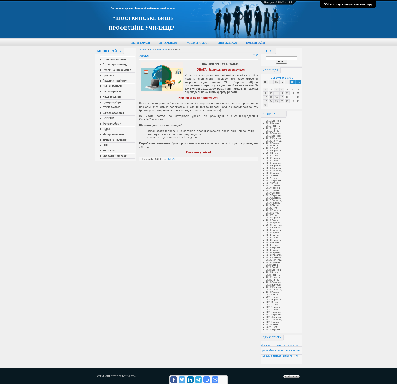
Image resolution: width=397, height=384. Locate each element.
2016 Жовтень (273, 168)
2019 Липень (272, 250)
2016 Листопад (273, 170)
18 (276, 97)
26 (282, 101)
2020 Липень (272, 279)
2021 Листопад (273, 319)
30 (265, 105)
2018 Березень (273, 210)
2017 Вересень (274, 195)
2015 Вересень (274, 135)
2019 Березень (273, 240)
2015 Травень (273, 126)
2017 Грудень (273, 203)
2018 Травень (273, 215)
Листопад (162, 49)
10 (271, 93)
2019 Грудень (273, 262)
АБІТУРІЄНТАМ (168, 43)
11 (276, 93)
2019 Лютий (272, 237)
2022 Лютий (272, 327)
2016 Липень (272, 160)
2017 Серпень (273, 193)
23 (265, 101)
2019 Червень (273, 247)
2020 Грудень (273, 292)
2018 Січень (272, 205)
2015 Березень (273, 121)
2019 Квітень (272, 242)
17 (271, 97)
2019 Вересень (274, 255)
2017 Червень (273, 188)
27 (287, 101)
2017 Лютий (272, 178)
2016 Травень (273, 155)
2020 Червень (273, 277)
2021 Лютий (272, 297)
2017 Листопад (273, 200)
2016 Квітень (272, 153)
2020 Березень (273, 270)
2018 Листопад (273, 230)
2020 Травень (273, 275)
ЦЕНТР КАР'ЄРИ (140, 43)
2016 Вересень (274, 165)
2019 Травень (273, 245)
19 (282, 97)
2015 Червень (273, 128)
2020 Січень (272, 265)
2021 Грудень (273, 322)
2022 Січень (272, 324)
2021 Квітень (272, 302)
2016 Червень (273, 158)
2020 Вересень (274, 284)
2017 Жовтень (273, 198)
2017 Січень (272, 175)
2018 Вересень (274, 225)
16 (265, 97)
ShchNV (171, 159)
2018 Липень (272, 220)
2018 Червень (273, 217)
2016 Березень (273, 150)
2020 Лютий (272, 267)
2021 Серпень (273, 312)
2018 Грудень (273, 232)
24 (271, 101)
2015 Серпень (273, 133)
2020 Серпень (273, 282)
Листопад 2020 (282, 78)
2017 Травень (273, 185)
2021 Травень (273, 304)
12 (282, 93)
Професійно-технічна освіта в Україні (280, 350)
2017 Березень (273, 180)
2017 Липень (272, 190)
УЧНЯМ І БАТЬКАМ (197, 43)
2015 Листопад (273, 140)
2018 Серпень (273, 222)
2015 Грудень (273, 143)
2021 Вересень (274, 314)
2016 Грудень (273, 173)
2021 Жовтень (273, 317)
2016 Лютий (272, 148)
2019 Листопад (273, 260)
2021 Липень (272, 309)
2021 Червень (273, 307)
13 (287, 93)
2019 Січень (272, 235)
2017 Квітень (272, 183)
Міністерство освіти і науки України (279, 345)
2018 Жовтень (273, 227)
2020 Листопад (273, 289)
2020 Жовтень (273, 287)
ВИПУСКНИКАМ (227, 43)
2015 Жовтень (273, 138)
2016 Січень (272, 145)
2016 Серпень (273, 163)
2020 (151, 49)
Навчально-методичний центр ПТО (279, 356)
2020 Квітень (272, 272)
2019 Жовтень (273, 257)
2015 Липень (272, 131)
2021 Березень (273, 299)
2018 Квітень (272, 212)
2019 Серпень (273, 252)
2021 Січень (272, 294)
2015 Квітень (272, 123)
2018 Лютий (272, 207)
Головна (143, 49)
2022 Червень (273, 329)
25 (276, 101)
